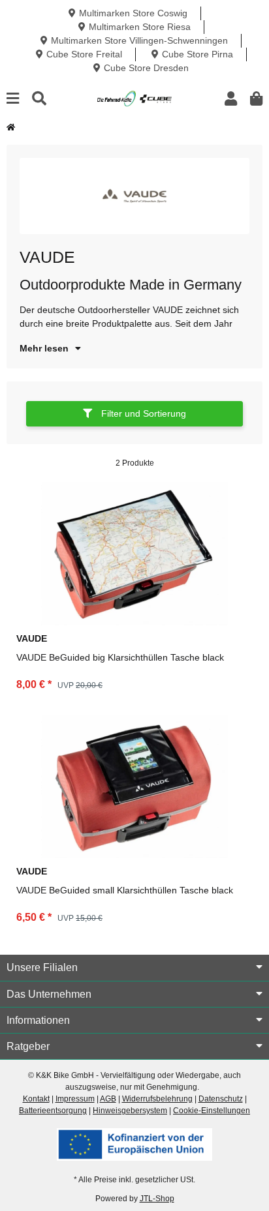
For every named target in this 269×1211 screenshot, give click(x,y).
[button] (231, 99)
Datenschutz (220, 1098)
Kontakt (36, 1098)
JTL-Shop (157, 1198)
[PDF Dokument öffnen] (134, 1143)
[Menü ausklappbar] (13, 99)
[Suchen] (39, 99)
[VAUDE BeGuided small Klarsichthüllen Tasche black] (134, 787)
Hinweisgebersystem (130, 1110)
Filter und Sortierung (142, 413)
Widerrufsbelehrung (157, 1098)
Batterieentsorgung (53, 1110)
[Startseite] (11, 127)
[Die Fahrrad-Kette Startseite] (134, 98)
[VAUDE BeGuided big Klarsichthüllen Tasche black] (134, 553)
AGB (108, 1098)
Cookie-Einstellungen (211, 1110)
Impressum (75, 1098)
